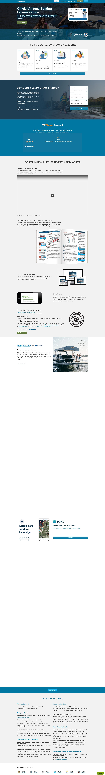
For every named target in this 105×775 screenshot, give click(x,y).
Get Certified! (52, 690)
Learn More (71, 537)
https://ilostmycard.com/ (62, 759)
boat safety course (23, 326)
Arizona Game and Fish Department (26, 312)
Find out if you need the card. (43, 326)
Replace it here (32, 329)
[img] (29, 141)
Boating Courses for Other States (76, 103)
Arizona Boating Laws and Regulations (77, 97)
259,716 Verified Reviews (29, 143)
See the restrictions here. (23, 717)
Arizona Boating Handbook (75, 100)
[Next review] (52, 151)
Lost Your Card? (72, 1)
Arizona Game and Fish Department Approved (77, 91)
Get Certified (80, 1)
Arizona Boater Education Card (76, 94)
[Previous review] (52, 134)
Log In (86, 1)
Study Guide (63, 1)
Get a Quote (21, 363)
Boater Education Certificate (52, 325)
